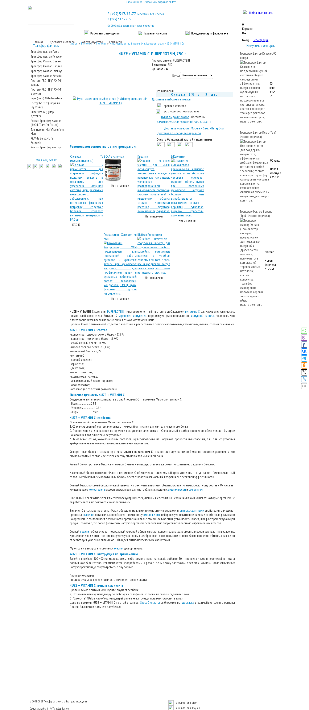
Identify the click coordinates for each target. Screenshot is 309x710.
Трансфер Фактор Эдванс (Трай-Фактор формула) (256, 213)
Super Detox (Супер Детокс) (42, 114)
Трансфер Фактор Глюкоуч (46, 71)
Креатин (142, 156)
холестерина (97, 489)
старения (88, 514)
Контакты (115, 42)
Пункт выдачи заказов (175, 117)
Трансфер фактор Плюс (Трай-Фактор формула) (258, 134)
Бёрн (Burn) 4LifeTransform (46, 98)
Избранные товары (261, 13)
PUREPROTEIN (115, 311)
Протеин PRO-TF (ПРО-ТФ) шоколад (46, 91)
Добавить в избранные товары (171, 99)
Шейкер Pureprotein (149, 234)
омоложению (151, 514)
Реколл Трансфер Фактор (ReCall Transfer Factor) (46, 123)
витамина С (192, 311)
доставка (188, 602)
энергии (118, 548)
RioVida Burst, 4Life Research (42, 140)
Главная (38, 42)
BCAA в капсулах (114, 156)
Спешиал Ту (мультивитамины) (86, 158)
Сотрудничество (92, 42)
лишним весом (177, 489)
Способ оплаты (150, 602)
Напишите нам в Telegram (187, 708)
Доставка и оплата (62, 42)
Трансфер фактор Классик (46, 56)
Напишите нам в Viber (186, 703)
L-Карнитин (178, 156)
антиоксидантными (192, 510)
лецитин (85, 531)
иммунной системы (203, 316)
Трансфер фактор (52, 701)
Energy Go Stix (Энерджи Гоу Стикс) (45, 105)
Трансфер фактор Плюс (45, 52)
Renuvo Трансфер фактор (46, 147)
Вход (245, 40)
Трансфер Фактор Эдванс (46, 61)
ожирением (196, 489)
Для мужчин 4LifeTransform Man (47, 132)
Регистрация (260, 40)
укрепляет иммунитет (133, 316)
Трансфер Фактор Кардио (46, 66)
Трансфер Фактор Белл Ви (46, 76)
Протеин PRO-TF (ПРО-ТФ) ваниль (46, 83)
